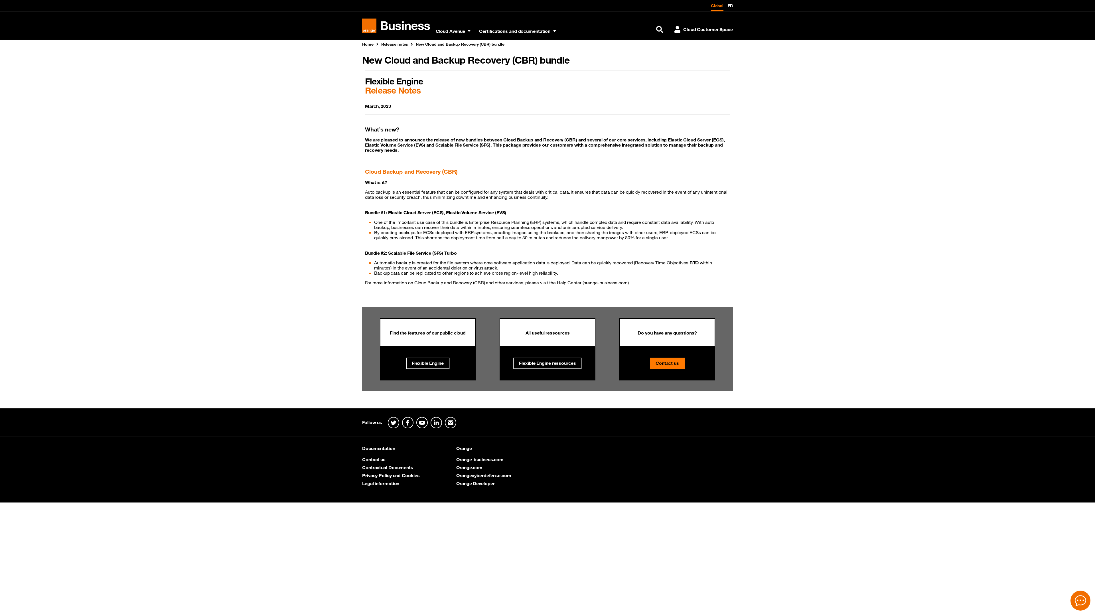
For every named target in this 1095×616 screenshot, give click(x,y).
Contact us (667, 363)
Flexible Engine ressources (547, 363)
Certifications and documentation (514, 31)
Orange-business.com (480, 459)
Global (717, 5)
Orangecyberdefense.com (483, 475)
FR (730, 5)
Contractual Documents (387, 467)
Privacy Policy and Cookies (390, 475)
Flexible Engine (428, 363)
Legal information (380, 483)
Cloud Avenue (450, 31)
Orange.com (469, 467)
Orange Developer (475, 483)
